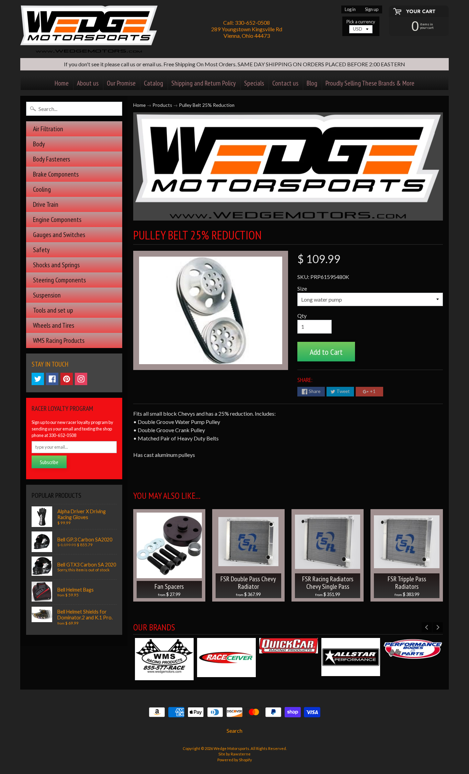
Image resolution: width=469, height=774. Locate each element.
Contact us (285, 83)
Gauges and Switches (59, 234)
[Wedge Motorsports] (89, 29)
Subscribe (49, 462)
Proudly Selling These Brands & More (369, 83)
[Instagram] (81, 379)
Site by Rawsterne (234, 754)
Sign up (371, 9)
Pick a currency (360, 21)
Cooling (42, 189)
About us (88, 83)
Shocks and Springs (56, 264)
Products (162, 105)
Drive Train (45, 204)
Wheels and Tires (53, 325)
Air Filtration (48, 128)
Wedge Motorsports (231, 748)
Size (302, 288)
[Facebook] (52, 379)
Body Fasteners (51, 159)
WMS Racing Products (58, 340)
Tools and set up (53, 310)
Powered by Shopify (234, 760)
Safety (41, 249)
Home (62, 83)
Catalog (153, 83)
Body (39, 143)
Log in (350, 9)
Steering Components (59, 280)
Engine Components (57, 219)
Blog (312, 83)
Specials (254, 83)
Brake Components (56, 174)
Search (234, 730)
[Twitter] (38, 379)
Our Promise (121, 83)
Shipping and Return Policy (203, 83)
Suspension (47, 295)
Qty (302, 315)
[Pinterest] (66, 379)
